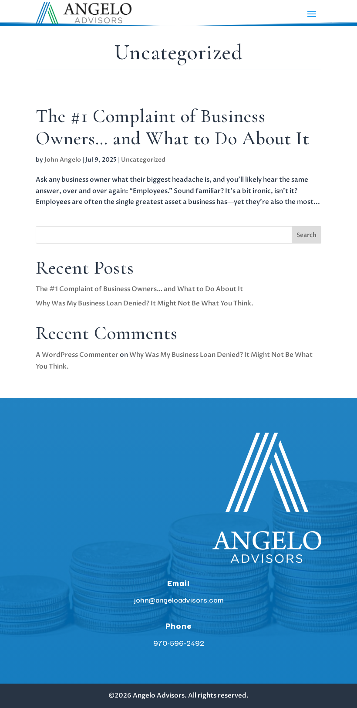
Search (306, 235)
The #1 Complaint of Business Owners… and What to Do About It (173, 127)
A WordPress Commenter (77, 354)
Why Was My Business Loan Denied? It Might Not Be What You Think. (144, 303)
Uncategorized (143, 160)
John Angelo (62, 160)
